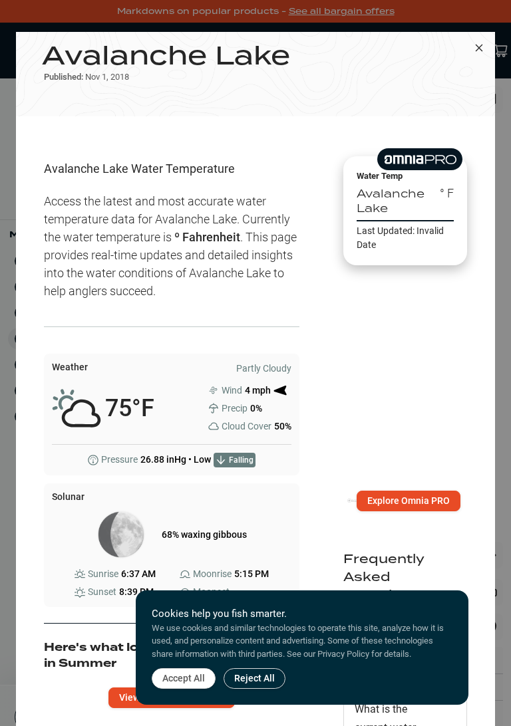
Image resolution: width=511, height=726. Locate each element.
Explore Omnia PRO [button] (408, 500)
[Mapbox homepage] (355, 506)
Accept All (183, 678)
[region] (405, 373)
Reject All (254, 678)
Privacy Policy (343, 654)
